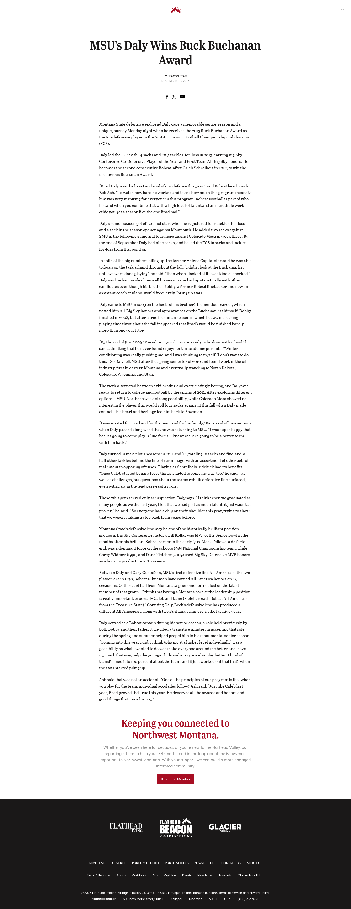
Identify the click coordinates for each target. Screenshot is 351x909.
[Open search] (343, 9)
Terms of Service (230, 893)
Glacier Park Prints (251, 875)
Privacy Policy (259, 893)
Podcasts (225, 875)
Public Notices (177, 863)
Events (186, 875)
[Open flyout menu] (8, 9)
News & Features (99, 875)
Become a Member (175, 779)
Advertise (97, 863)
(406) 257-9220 (248, 899)
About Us (254, 863)
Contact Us (231, 863)
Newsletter (205, 875)
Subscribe (118, 863)
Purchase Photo (145, 863)
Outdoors (139, 875)
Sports (121, 875)
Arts (155, 875)
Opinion (170, 875)
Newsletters (205, 863)
